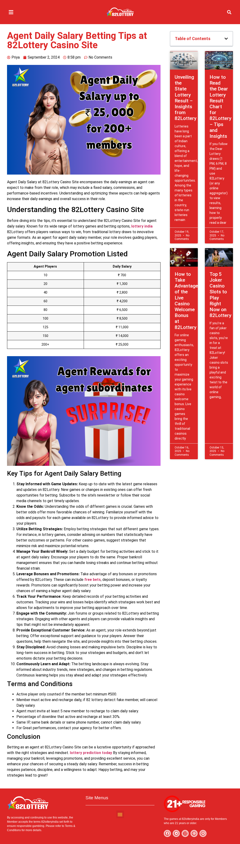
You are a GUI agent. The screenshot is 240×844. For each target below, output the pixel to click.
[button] (11, 12)
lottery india (142, 226)
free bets (92, 579)
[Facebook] (167, 833)
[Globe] (194, 833)
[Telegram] (176, 833)
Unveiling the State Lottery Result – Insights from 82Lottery (185, 97)
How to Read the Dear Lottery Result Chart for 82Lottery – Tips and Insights (220, 106)
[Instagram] (185, 833)
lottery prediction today (91, 753)
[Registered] (202, 833)
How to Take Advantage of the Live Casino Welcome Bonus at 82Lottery (186, 300)
